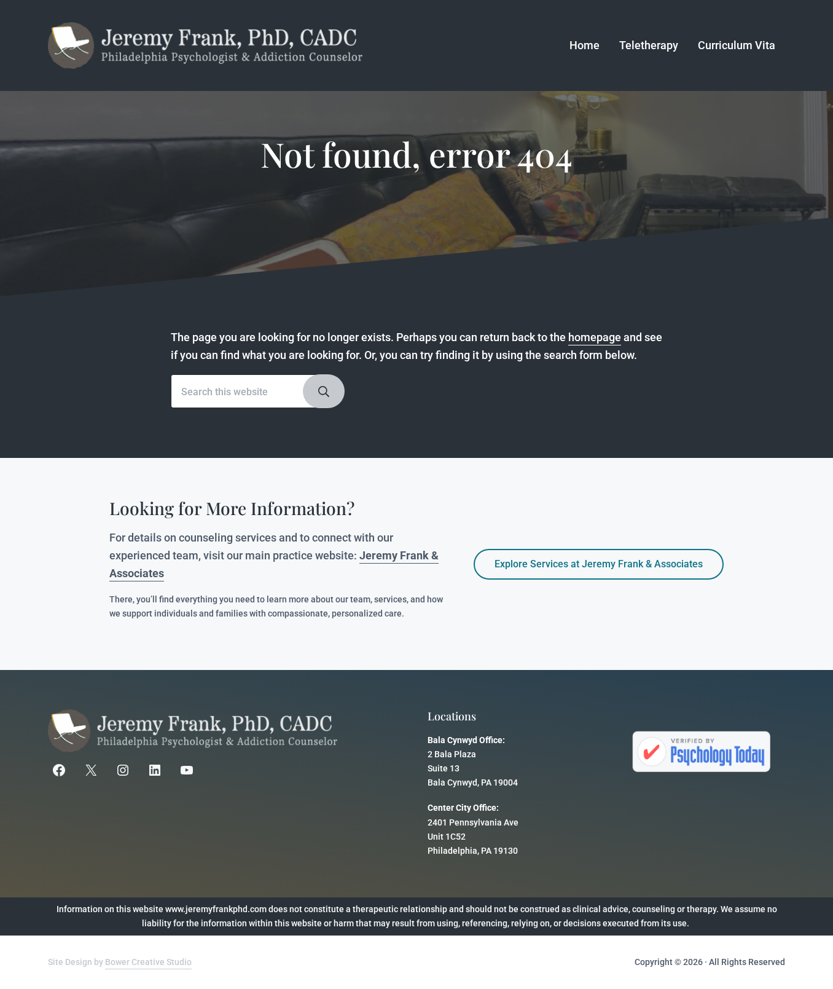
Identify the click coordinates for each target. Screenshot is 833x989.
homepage (594, 337)
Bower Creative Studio (148, 962)
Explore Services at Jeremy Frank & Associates (599, 564)
